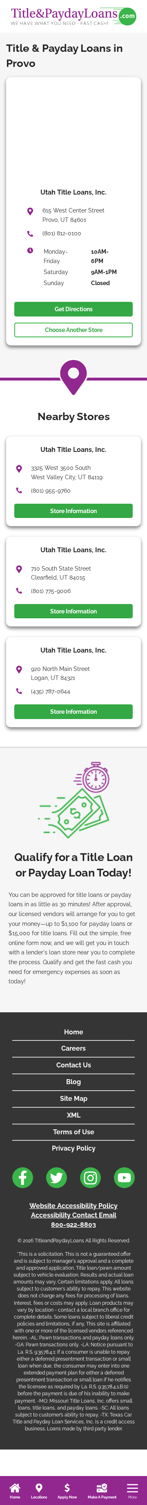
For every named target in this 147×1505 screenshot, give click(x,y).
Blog (73, 1082)
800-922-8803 (73, 1224)
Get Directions (74, 309)
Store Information (73, 511)
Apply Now (67, 1497)
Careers (73, 1048)
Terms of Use (73, 1132)
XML (73, 1115)
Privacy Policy (74, 1148)
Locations (39, 1497)
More (132, 1497)
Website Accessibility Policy (73, 1206)
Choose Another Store (73, 330)
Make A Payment (102, 1497)
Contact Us (73, 1065)
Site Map (73, 1098)
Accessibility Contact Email (73, 1215)
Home (15, 1497)
